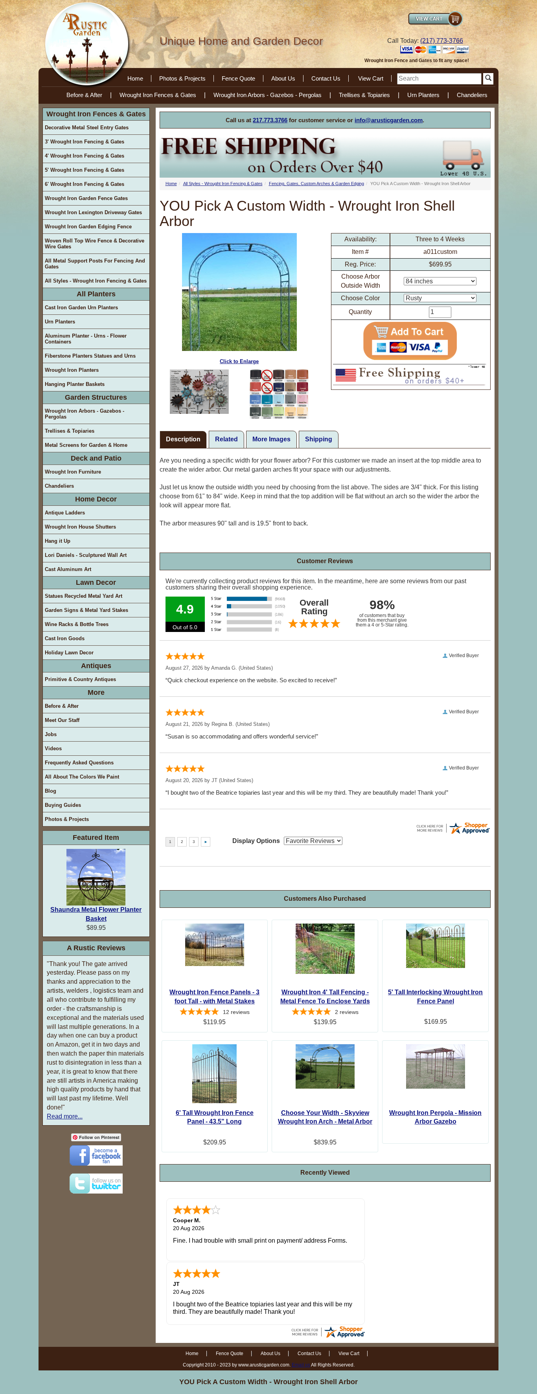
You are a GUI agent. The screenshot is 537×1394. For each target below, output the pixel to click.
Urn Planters (423, 95)
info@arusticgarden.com (389, 120)
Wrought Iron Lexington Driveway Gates (93, 212)
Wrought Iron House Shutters (80, 527)
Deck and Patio (96, 458)
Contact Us (325, 78)
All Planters (96, 294)
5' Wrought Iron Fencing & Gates (84, 170)
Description (183, 439)
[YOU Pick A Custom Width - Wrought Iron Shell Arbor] (200, 391)
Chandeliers (472, 95)
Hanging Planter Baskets (75, 384)
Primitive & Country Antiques (80, 679)
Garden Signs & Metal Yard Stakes (86, 610)
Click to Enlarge (239, 361)
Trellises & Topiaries (364, 95)
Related (226, 439)
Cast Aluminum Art (68, 569)
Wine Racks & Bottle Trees (77, 624)
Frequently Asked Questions (79, 763)
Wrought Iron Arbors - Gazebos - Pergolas (267, 95)
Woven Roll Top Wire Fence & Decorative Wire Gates (94, 244)
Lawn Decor (96, 582)
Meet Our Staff (62, 720)
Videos (53, 748)
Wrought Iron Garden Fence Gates (86, 198)
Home (135, 78)
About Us (283, 78)
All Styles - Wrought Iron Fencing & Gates (96, 281)
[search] (439, 78)
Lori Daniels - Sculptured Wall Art (86, 555)
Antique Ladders (65, 513)
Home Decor (96, 499)
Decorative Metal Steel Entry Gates (87, 127)
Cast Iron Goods (65, 638)
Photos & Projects (182, 78)
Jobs (51, 734)
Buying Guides (63, 805)
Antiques (96, 666)
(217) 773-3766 (441, 40)
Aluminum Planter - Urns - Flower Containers (86, 339)
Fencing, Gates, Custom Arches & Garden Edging (316, 183)
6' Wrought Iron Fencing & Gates (84, 184)
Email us (301, 1365)
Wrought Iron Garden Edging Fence (88, 227)
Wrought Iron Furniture (73, 472)
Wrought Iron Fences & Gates (158, 95)
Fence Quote (238, 78)
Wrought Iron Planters (72, 370)
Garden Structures (96, 397)
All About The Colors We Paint (82, 777)
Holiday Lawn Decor (69, 653)
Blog (50, 791)
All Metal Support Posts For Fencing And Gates (95, 264)
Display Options (256, 841)
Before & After (84, 95)
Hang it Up (57, 541)
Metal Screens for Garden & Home (86, 445)
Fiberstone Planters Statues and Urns (90, 356)
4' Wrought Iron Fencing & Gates (84, 156)
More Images (271, 439)
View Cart (370, 78)
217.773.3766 (270, 120)
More (96, 692)
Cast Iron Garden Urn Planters (81, 307)
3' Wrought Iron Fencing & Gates (84, 142)
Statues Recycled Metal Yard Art (83, 596)
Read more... (65, 1116)
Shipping (318, 439)
